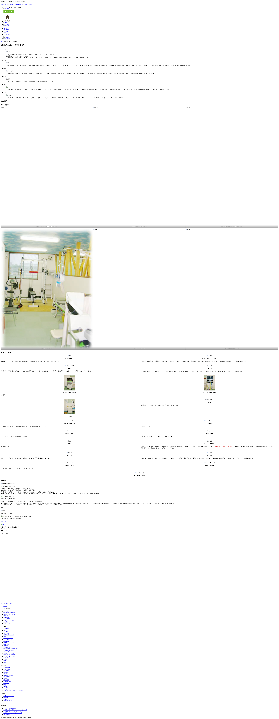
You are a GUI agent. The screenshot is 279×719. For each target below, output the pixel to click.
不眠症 (5, 678)
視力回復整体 (6, 677)
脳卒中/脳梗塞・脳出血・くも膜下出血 (13, 690)
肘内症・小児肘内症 (8, 653)
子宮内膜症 (6, 683)
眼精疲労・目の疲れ (8, 650)
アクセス (5, 31)
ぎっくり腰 (6, 641)
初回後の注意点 (7, 714)
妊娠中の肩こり (7, 670)
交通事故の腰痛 (7, 700)
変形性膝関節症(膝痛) (9, 656)
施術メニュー (6, 32)
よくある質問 (6, 34)
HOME (5, 28)
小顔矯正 (5, 672)
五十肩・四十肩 (7, 639)
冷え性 (5, 689)
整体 (4, 662)
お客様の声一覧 (7, 617)
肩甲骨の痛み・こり (8, 635)
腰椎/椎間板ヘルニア (8, 642)
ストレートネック (8, 638)
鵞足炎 (5, 660)
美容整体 (5, 673)
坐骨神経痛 (6, 644)
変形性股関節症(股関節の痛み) (11, 648)
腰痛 (4, 630)
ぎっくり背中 (6, 651)
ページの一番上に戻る (6, 603)
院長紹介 (5, 615)
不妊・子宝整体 (7, 681)
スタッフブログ (7, 623)
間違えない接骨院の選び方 (10, 614)
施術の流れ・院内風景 (9, 612)
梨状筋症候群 (6, 647)
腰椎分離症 (6, 645)
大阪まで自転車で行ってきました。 (12, 711)
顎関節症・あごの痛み (9, 654)
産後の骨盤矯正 (7, 667)
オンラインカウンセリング (10, 620)
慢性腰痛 (5, 631)
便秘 (4, 684)
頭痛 (4, 636)
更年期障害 (6, 680)
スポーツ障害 (6, 657)
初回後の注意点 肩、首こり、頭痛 (12, 713)
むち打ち (5, 699)
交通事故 (5, 697)
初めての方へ (6, 29)
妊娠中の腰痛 (6, 669)
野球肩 (5, 659)
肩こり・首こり (7, 633)
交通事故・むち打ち (8, 696)
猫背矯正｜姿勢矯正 (8, 675)
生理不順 (5, 687)
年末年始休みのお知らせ (9, 708)
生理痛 (5, 686)
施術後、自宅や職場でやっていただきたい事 (15, 710)
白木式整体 (6, 628)
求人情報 (5, 622)
